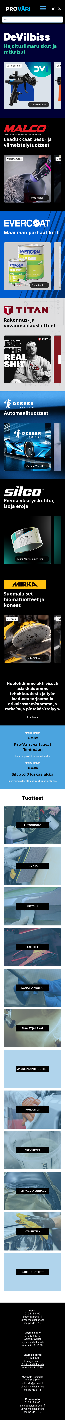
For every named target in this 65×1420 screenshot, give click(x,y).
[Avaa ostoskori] (53, 8)
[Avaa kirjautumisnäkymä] (59, 8)
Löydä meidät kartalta (32, 1319)
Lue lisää (32, 717)
